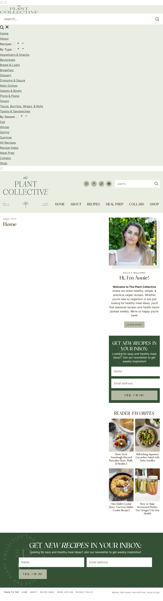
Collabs (5, 158)
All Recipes (8, 143)
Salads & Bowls (11, 91)
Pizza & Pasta (9, 96)
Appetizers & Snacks (14, 55)
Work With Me (65, 592)
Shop (3, 163)
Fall (2, 122)
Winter (4, 127)
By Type (6, 49)
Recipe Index (9, 148)
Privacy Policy (84, 592)
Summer (6, 137)
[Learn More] (133, 241)
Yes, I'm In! (134, 395)
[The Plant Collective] (25, 192)
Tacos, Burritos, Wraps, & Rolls (21, 106)
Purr (157, 592)
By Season (7, 117)
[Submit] (157, 19)
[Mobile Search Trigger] (4, 28)
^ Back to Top (11, 592)
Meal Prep (7, 153)
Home (4, 33)
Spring (4, 132)
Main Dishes (9, 86)
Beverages (7, 60)
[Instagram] (86, 184)
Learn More (134, 325)
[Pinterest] (94, 184)
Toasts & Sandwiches (15, 111)
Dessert (5, 75)
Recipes (5, 44)
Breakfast (7, 70)
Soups (4, 101)
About (4, 39)
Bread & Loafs (10, 65)
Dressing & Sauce (12, 80)
